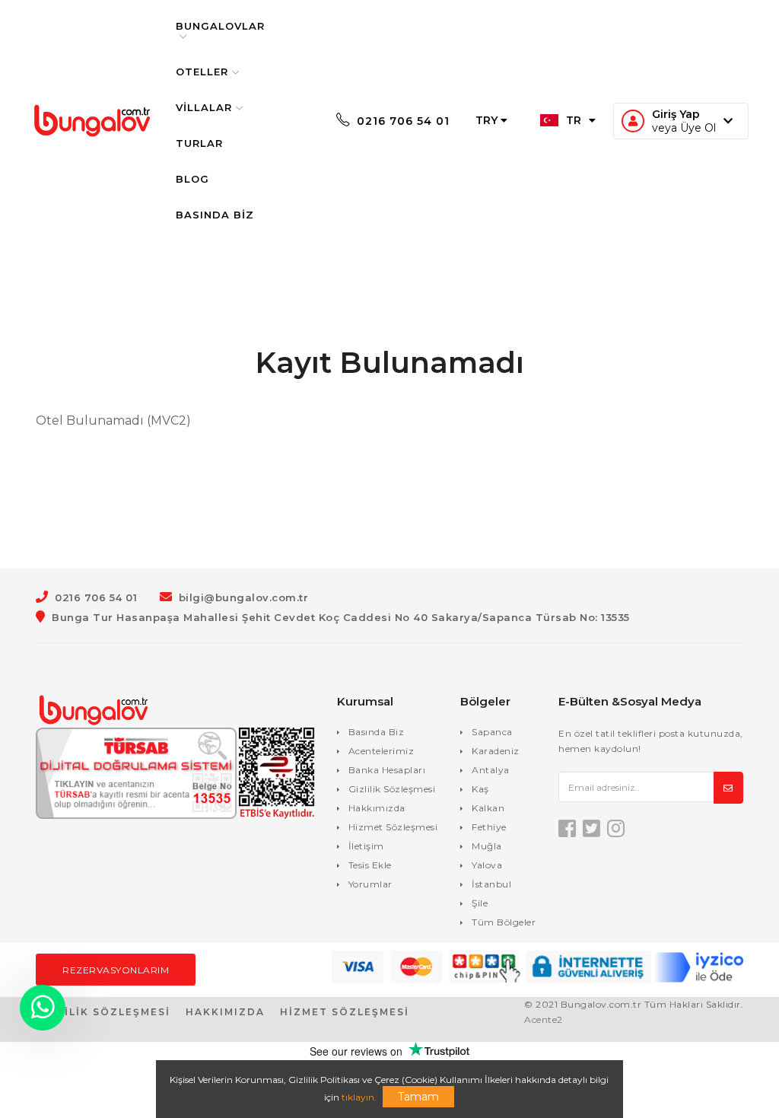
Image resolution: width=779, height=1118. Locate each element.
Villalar (204, 107)
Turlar (199, 143)
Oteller (202, 71)
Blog (192, 179)
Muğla (487, 846)
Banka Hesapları (387, 770)
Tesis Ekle (370, 865)
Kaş (480, 789)
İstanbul (491, 884)
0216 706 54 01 (401, 121)
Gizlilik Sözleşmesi (392, 789)
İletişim (366, 846)
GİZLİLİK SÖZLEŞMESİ (103, 1012)
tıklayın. (359, 1097)
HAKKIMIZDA (225, 1012)
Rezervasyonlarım (115, 970)
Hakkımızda (376, 808)
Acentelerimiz (381, 750)
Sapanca (492, 731)
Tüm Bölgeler (504, 922)
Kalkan (488, 808)
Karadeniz (496, 750)
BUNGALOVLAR (220, 26)
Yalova (487, 865)
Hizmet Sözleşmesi (393, 827)
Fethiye (489, 827)
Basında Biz (215, 215)
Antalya (491, 770)
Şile (480, 903)
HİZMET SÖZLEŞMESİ (344, 1012)
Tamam (418, 1097)
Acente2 (543, 1019)
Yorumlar (370, 884)
